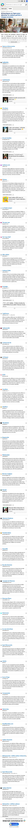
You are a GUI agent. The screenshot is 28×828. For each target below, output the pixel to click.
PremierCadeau (6, 533)
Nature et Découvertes (8, 46)
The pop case (6, 222)
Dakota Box (5, 709)
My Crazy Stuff (6, 237)
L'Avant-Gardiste (6, 138)
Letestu (4, 661)
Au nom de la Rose (7, 629)
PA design (5, 286)
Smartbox (5, 389)
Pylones (4, 179)
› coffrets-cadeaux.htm (9, 805)
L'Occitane (5, 108)
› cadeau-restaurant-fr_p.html (10, 757)
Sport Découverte (7, 645)
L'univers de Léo (6, 342)
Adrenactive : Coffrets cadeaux (11, 804)
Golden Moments (7, 739)
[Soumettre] (25, 4)
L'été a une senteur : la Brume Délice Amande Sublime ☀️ (17, 128)
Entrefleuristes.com (7, 724)
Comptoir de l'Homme (8, 581)
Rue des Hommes (7, 565)
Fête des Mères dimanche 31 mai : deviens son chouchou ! (16, 508)
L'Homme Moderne (7, 518)
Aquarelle (5, 549)
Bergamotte (5, 437)
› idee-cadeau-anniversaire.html (12, 773)
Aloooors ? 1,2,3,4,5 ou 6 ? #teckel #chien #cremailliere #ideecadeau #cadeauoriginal (17, 155)
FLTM (3, 374)
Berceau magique (7, 474)
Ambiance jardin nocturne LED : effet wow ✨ (17, 98)
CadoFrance (5, 313)
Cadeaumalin (6, 328)
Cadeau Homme (6, 788)
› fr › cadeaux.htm (8, 315)
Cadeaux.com (6, 165)
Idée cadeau (5, 254)
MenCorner (5, 613)
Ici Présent (5, 357)
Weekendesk (5, 455)
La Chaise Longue (7, 208)
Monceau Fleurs (6, 598)
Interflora (5, 407)
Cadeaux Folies (6, 270)
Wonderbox (5, 423)
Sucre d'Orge (5, 677)
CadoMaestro (6, 80)
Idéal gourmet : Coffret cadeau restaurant (14, 756)
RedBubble (5, 62)
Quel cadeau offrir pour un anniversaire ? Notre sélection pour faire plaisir (17, 198)
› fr (5, 63)
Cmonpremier (6, 693)
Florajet (4, 490)
